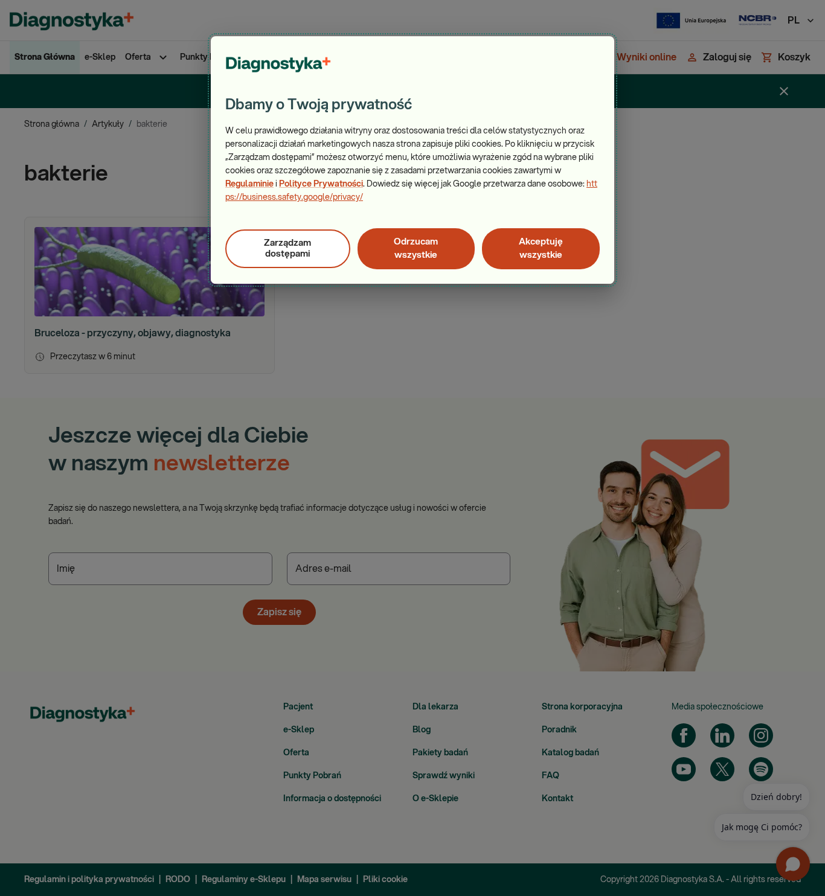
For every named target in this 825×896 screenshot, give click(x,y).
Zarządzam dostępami (287, 248)
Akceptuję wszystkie (541, 248)
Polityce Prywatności (321, 184)
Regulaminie (249, 184)
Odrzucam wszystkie (416, 248)
